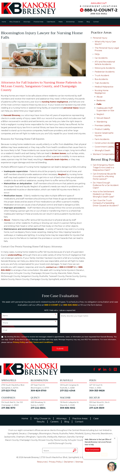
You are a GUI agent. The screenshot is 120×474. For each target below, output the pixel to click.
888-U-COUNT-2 (100, 10)
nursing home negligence (55, 102)
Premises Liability (102, 125)
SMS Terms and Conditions (41, 342)
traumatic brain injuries (56, 159)
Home (4, 22)
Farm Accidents (102, 139)
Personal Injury (100, 38)
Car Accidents (101, 58)
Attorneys (26, 22)
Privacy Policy (19, 342)
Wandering (102, 122)
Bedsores (101, 100)
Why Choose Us (14, 22)
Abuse (7, 220)
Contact (96, 22)
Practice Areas (38, 22)
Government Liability (104, 147)
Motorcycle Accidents (105, 68)
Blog (88, 22)
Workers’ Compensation (104, 154)
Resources (42, 462)
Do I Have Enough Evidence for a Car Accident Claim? (106, 185)
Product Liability (102, 129)
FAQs (97, 54)
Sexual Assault (103, 118)
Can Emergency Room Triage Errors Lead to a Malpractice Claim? (103, 167)
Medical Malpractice (104, 87)
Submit (60, 349)
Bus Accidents (101, 79)
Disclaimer (68, 462)
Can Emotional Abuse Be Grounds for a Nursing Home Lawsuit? (104, 176)
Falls (99, 104)
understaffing (15, 255)
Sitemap (79, 462)
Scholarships (70, 22)
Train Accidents (102, 83)
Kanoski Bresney (12, 115)
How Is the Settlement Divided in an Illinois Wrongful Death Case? (103, 194)
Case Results (51, 22)
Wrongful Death (102, 150)
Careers (80, 22)
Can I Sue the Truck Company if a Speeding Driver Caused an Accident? (106, 203)
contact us (51, 267)
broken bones (59, 153)
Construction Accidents (106, 143)
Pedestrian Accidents (104, 72)
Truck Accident (102, 75)
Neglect (62, 174)
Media (61, 22)
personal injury (71, 108)
